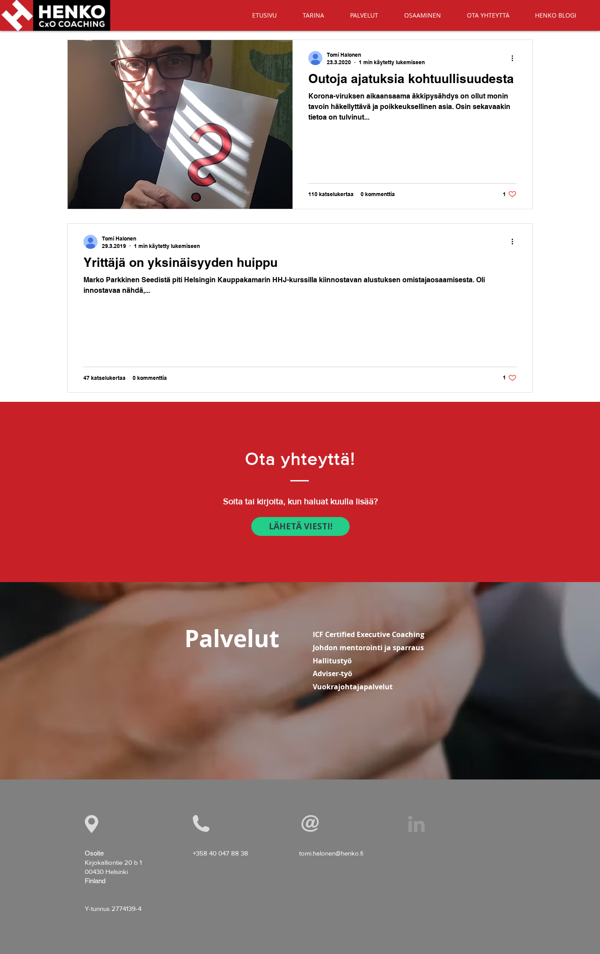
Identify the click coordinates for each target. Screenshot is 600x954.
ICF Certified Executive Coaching (368, 634)
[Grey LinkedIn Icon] (416, 824)
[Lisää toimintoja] (515, 58)
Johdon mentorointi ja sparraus (368, 647)
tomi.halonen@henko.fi (331, 853)
